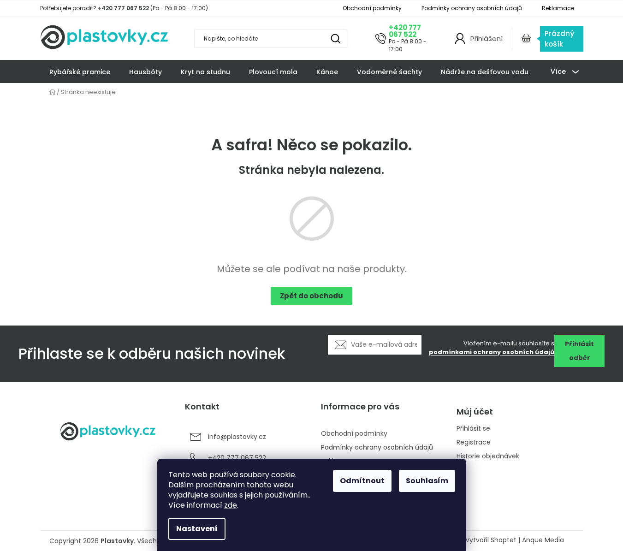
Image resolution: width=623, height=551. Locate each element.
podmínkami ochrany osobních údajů (491, 352)
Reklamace (558, 8)
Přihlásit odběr (579, 350)
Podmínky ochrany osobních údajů (471, 8)
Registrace (474, 442)
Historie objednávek (488, 456)
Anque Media (543, 540)
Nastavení (197, 528)
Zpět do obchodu (311, 296)
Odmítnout (362, 480)
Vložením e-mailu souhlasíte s (491, 347)
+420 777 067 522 (405, 31)
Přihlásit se (473, 428)
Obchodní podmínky (372, 8)
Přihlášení (486, 38)
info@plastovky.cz (237, 436)
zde (230, 505)
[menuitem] (79, 71)
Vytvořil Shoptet (490, 540)
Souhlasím (427, 480)
